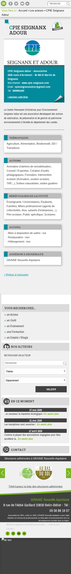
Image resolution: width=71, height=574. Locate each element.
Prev (2, 473)
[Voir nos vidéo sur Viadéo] (13, 534)
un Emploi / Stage (17, 337)
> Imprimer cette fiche (18, 97)
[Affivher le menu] (3, 3)
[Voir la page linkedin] (27, 3)
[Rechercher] (68, 4)
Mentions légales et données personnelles (26, 524)
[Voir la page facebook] (11, 3)
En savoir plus (51, 414)
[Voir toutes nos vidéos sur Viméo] (16, 3)
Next (68, 473)
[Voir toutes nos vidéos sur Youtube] (22, 3)
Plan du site (54, 524)
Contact (18, 449)
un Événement (15, 326)
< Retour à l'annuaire (16, 274)
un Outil (11, 320)
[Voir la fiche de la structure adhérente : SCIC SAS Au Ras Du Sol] (44, 473)
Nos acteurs (21, 346)
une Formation (15, 332)
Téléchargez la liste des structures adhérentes (35, 486)
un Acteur (12, 314)
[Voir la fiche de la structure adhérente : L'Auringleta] (27, 473)
